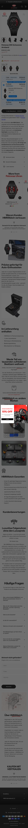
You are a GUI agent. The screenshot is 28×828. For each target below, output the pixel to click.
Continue (7, 419)
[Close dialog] (26, 405)
